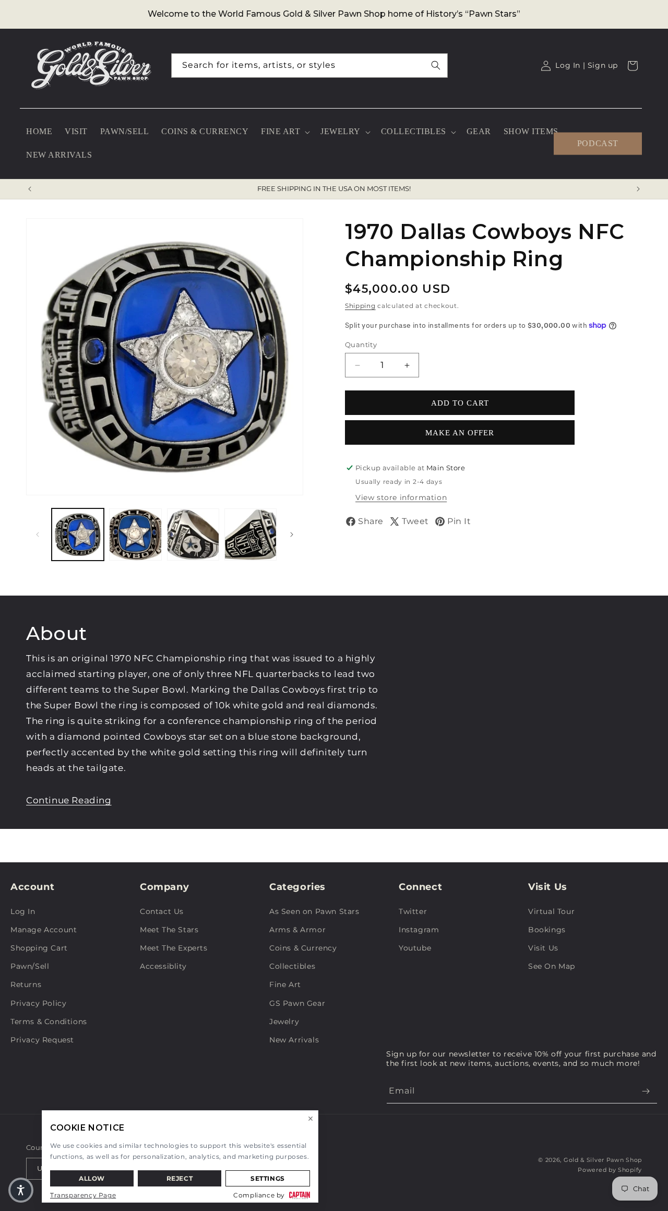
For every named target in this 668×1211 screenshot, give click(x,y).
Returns (25, 984)
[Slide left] (37, 534)
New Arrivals (294, 1039)
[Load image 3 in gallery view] (193, 534)
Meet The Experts (174, 948)
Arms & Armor (297, 929)
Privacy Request (42, 1039)
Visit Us (543, 948)
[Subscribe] (645, 1091)
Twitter (413, 911)
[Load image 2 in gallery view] (135, 534)
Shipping (360, 306)
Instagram (419, 929)
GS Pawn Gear (297, 1003)
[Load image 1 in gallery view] (78, 534)
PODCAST (597, 143)
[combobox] (309, 65)
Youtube (415, 948)
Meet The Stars (169, 929)
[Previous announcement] (29, 189)
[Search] (435, 65)
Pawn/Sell (29, 966)
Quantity (361, 344)
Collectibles (292, 966)
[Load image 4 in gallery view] (250, 534)
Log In (22, 911)
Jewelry (284, 1021)
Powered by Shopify (610, 1169)
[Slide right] (291, 534)
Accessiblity (163, 966)
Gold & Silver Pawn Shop (603, 1159)
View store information (401, 497)
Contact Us (162, 911)
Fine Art (285, 984)
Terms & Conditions (48, 1021)
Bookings (547, 929)
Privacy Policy (38, 1003)
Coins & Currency (303, 948)
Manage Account (43, 929)
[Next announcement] (638, 189)
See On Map (551, 966)
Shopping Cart (39, 948)
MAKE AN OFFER (459, 433)
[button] (284, 132)
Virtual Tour (551, 911)
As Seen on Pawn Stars (314, 911)
